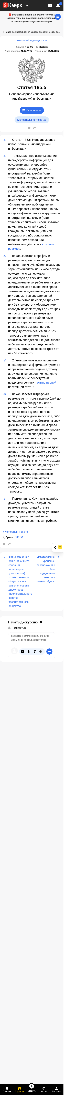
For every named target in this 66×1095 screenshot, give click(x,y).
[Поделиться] (34, 128)
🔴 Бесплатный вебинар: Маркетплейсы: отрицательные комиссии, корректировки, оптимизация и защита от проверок (31, 18)
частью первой (45, 382)
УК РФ (19, 537)
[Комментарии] (29, 128)
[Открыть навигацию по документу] (58, 17)
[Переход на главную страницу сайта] (12, 5)
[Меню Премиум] (27, 5)
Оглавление (33, 110)
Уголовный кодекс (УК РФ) (32, 40)
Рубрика (8, 537)
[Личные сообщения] (50, 5)
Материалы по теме (29, 119)
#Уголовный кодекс (15, 531)
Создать (32, 1091)
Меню (44, 1091)
